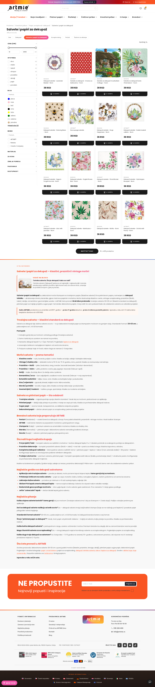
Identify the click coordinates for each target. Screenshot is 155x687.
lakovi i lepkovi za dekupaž (106, 550)
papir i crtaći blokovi (49, 550)
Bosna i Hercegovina (61, 682)
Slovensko (27, 679)
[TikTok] (135, 645)
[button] (143, 42)
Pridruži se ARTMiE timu (57, 628)
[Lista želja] (141, 8)
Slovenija (108, 679)
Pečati (67, 37)
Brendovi (136, 17)
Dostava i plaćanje (24, 621)
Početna (10, 25)
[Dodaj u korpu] (54, 94)
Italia (119, 679)
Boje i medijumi (37, 17)
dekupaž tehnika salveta (85, 550)
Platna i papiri (56, 17)
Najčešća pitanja (24, 628)
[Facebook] (119, 645)
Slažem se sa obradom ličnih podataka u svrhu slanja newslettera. (106, 590)
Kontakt (51, 632)
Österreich (68, 679)
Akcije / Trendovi (17, 17)
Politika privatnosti (24, 635)
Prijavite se (130, 584)
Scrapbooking (56, 37)
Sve (9, 37)
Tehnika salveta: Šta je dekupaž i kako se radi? (51, 280)
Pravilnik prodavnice (25, 632)
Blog (50, 635)
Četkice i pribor (88, 17)
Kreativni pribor (107, 17)
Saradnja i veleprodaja (57, 624)
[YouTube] (130, 645)
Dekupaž (18, 37)
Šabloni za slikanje (80, 37)
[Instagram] (125, 645)
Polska (56, 679)
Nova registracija (140, 2)
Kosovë (98, 682)
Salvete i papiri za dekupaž (36, 37)
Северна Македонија (82, 682)
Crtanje (123, 17)
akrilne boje (127, 550)
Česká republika (42, 679)
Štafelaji (72, 17)
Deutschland (82, 679)
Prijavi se (127, 2)
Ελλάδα (129, 679)
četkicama (48, 553)
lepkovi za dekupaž (70, 342)
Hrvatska (96, 679)
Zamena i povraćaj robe (26, 624)
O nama (51, 621)
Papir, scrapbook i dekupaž (39, 25)
